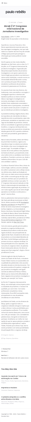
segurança (17, 390)
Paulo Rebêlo (5, 36)
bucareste (4, 401)
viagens (4, 382)
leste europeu (5, 403)
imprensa (11, 335)
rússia (12, 403)
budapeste (11, 401)
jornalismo (15, 338)
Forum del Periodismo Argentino (12, 220)
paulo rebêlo (15, 12)
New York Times (19, 222)
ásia (3, 381)
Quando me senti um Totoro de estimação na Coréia (13, 377)
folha (16, 401)
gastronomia (18, 381)
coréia (12, 381)
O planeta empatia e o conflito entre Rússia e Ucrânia (13, 398)
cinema (7, 381)
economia (4, 390)
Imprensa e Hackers (9, 388)
